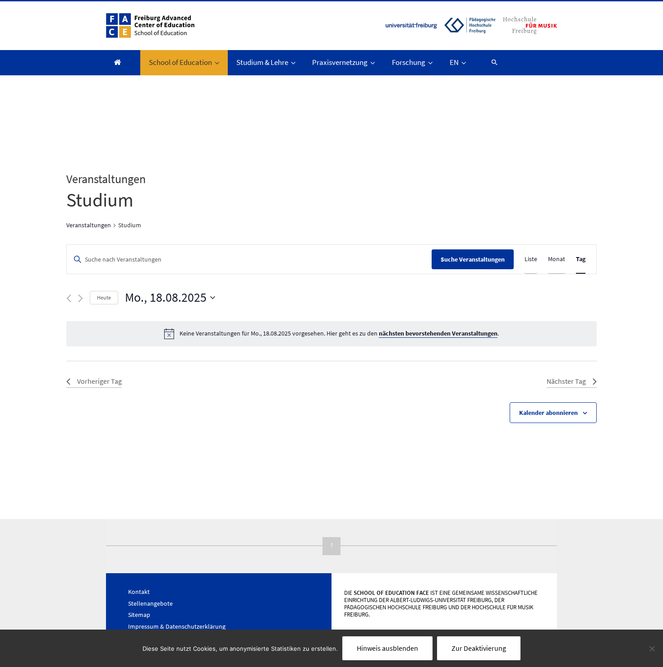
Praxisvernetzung (340, 62)
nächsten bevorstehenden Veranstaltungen (438, 333)
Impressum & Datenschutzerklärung (177, 626)
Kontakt (139, 592)
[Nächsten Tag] (80, 298)
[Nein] (651, 648)
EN (454, 62)
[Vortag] (68, 298)
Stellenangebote (150, 603)
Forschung (408, 62)
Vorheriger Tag (99, 381)
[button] (490, 62)
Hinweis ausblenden (387, 648)
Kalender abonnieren (548, 413)
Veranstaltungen (88, 225)
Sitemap (139, 615)
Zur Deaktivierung (478, 648)
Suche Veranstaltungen (473, 259)
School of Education (180, 62)
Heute (104, 297)
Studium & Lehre (262, 62)
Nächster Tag (566, 381)
